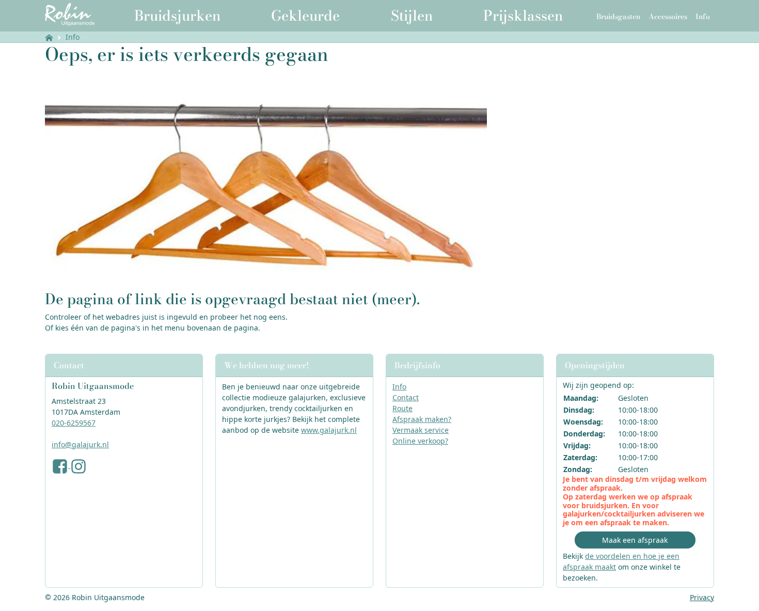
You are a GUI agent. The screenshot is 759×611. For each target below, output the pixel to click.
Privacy (702, 597)
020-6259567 (74, 423)
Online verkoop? (420, 441)
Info (73, 37)
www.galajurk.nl (329, 430)
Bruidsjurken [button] (177, 15)
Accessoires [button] (668, 16)
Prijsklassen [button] (523, 15)
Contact (405, 397)
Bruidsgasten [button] (618, 16)
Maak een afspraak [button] (635, 540)
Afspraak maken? (421, 419)
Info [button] (702, 16)
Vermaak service (420, 430)
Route (402, 408)
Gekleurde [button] (305, 15)
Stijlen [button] (412, 15)
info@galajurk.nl (80, 444)
